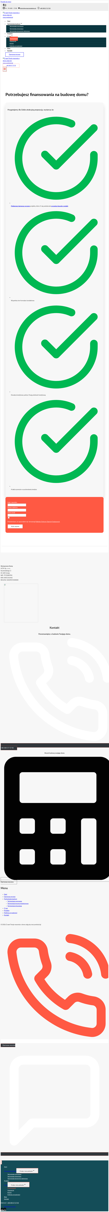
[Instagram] (5, 5)
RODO (12, 43)
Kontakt (9, 50)
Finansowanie (14, 38)
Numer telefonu (13, 507)
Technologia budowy (10, 899)
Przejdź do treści (6, 2)
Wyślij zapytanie (15, 526)
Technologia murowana (16, 26)
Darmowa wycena (14, 54)
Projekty (10, 33)
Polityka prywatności (16, 46)
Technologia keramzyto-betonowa (20, 31)
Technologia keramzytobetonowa (17, 903)
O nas (6, 908)
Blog (8, 48)
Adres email (11, 512)
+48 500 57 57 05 (11, 65)
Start (8, 21)
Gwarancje (13, 41)
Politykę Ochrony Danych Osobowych (48, 521)
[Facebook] (3, 5)
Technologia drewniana (16, 28)
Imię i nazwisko (12, 502)
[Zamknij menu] (1, 1162)
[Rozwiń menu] (5, 69)
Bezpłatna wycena (9, 1206)
